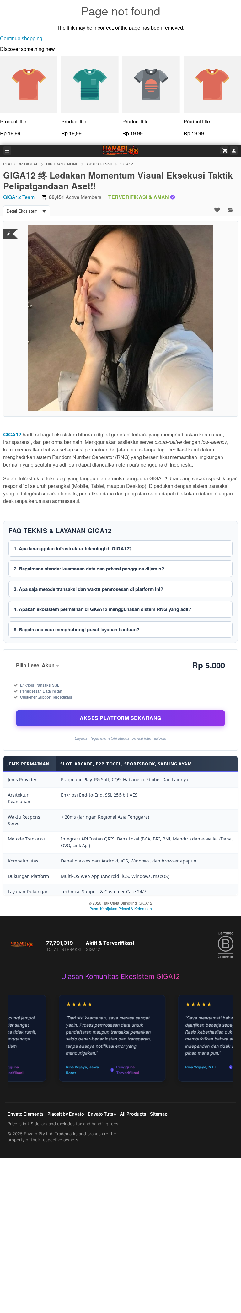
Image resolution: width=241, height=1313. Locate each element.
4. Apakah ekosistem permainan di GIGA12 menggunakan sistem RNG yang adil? (102, 609)
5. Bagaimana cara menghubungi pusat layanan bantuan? (76, 629)
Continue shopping (21, 38)
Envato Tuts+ (102, 1113)
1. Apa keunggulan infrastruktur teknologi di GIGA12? (73, 548)
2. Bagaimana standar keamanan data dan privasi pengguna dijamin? (89, 568)
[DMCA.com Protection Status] (8, 230)
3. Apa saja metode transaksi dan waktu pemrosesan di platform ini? (88, 589)
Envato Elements (26, 1113)
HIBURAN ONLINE (62, 163)
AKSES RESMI (99, 163)
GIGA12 (126, 163)
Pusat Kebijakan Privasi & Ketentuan (120, 908)
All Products (133, 1113)
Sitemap (159, 1113)
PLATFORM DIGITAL (20, 163)
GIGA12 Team (19, 197)
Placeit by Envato (65, 1113)
